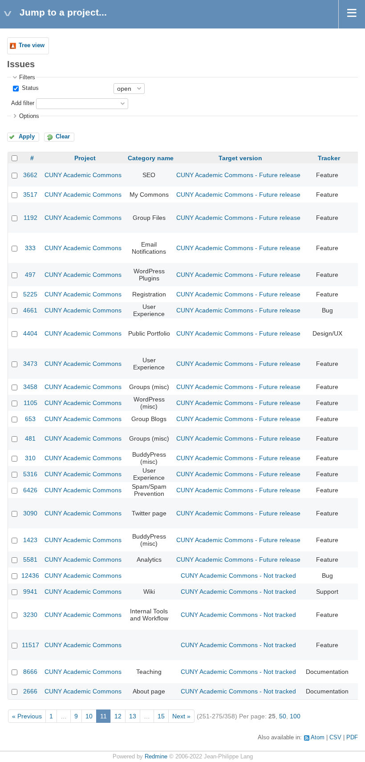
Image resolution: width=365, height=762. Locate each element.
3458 (30, 386)
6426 (30, 490)
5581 (30, 559)
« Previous (27, 716)
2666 (30, 691)
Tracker (329, 158)
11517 (30, 645)
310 (30, 458)
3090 (30, 513)
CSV (335, 737)
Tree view (32, 45)
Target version (240, 158)
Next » (181, 716)
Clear (63, 137)
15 (161, 716)
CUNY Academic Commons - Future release (238, 174)
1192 (30, 217)
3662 (30, 174)
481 (30, 438)
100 (295, 716)
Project (85, 158)
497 (30, 274)
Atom (317, 737)
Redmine (156, 757)
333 (30, 247)
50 (282, 716)
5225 (30, 294)
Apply (27, 137)
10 (89, 716)
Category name (151, 158)
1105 (30, 402)
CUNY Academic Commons (83, 174)
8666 (30, 671)
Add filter (22, 103)
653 (30, 418)
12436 (30, 575)
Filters (27, 77)
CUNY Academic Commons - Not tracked (238, 575)
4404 (30, 333)
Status (29, 88)
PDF (352, 737)
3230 (30, 614)
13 (132, 716)
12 (118, 716)
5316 (30, 474)
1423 (30, 539)
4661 (30, 310)
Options (29, 116)
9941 (30, 591)
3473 (30, 363)
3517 (30, 194)
